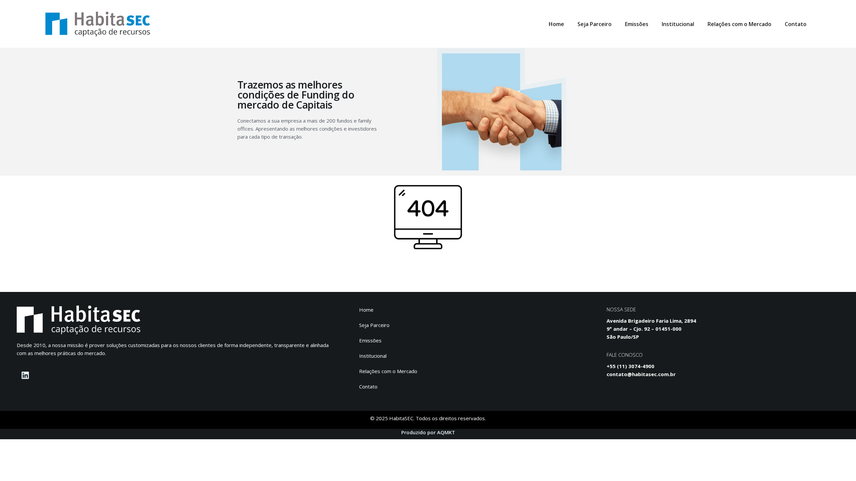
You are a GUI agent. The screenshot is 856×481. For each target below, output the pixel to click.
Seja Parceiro (594, 24)
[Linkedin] (25, 375)
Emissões (636, 24)
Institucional (678, 24)
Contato (796, 24)
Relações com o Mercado (739, 24)
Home (556, 24)
